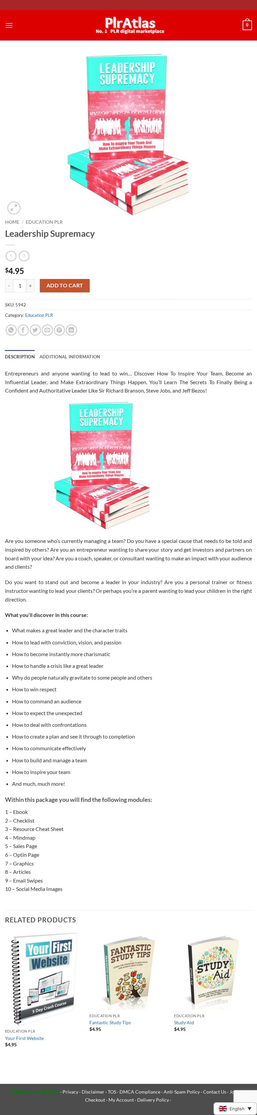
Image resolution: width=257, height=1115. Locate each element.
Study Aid (184, 1022)
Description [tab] (20, 356)
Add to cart (65, 285)
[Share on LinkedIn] (71, 330)
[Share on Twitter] (35, 330)
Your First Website (24, 1038)
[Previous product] (24, 256)
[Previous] (5, 995)
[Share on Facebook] (23, 330)
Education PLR (44, 222)
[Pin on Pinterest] (59, 330)
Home (12, 222)
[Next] (252, 995)
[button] (9, 25)
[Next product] (11, 256)
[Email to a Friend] (47, 330)
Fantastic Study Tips (110, 1022)
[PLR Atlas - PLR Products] (128, 25)
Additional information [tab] (69, 356)
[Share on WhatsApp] (11, 330)
